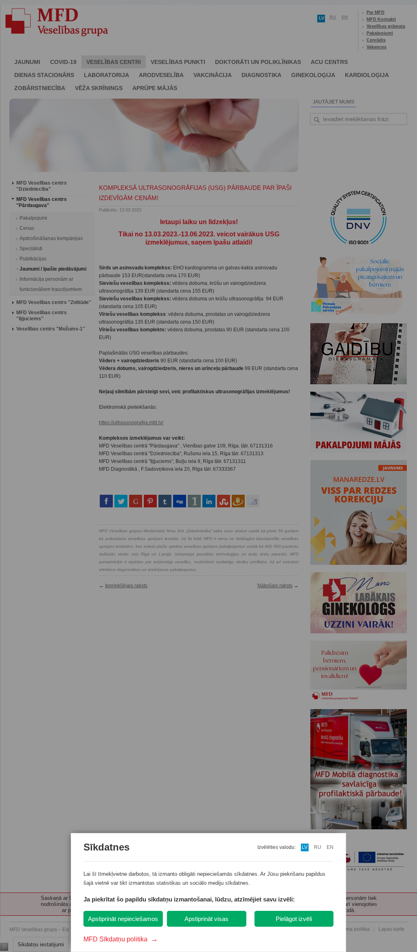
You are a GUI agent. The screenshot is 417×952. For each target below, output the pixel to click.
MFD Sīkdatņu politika (120, 939)
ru (317, 847)
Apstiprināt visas (206, 918)
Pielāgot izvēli (294, 918)
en (330, 847)
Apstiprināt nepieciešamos (123, 918)
